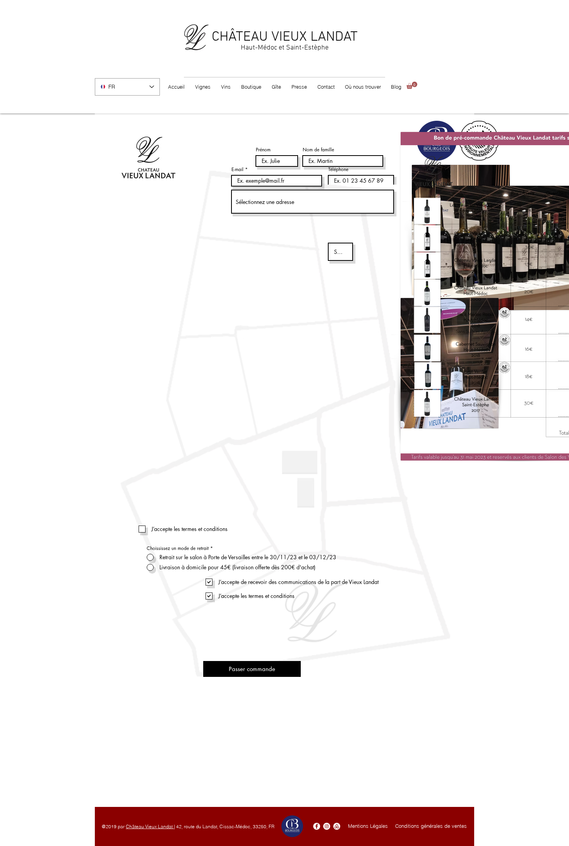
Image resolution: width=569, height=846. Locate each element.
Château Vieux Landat (150, 826)
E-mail (237, 169)
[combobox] (312, 202)
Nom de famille (318, 149)
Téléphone (338, 169)
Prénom (263, 149)
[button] (411, 85)
